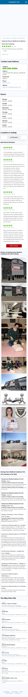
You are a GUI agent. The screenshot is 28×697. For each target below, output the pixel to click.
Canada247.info (14, 2)
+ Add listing (14, 691)
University (14, 68)
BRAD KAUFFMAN (7, 627)
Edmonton (14, 38)
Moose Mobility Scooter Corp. (9, 678)
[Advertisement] (14, 20)
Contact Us (17, 693)
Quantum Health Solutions (8, 644)
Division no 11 (9, 38)
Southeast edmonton (21, 38)
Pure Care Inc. (5, 652)
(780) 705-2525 (5, 54)
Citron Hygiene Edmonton (8, 635)
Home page (6, 691)
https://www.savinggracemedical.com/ (12, 87)
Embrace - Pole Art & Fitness (9, 603)
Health (4, 68)
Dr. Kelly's (4, 660)
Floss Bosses (5, 668)
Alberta (3, 38)
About (21, 691)
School (9, 68)
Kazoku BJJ (5, 611)
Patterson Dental (6, 619)
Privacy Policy (9, 693)
